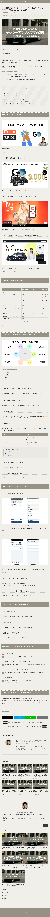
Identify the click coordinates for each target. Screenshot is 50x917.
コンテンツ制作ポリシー (16, 910)
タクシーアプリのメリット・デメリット (14, 97)
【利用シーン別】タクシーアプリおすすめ (15, 99)
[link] (17, 752)
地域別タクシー (5, 12)
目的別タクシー (7, 898)
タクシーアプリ (7, 892)
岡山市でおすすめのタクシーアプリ (13, 91)
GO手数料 (8, 451)
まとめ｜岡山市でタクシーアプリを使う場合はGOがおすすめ (19, 103)
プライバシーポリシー (33, 910)
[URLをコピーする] (42, 717)
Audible (30, 75)
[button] (7, 717)
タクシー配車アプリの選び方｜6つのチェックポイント (18, 95)
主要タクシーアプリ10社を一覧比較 (13, 93)
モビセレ (25, 1)
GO (4, 152)
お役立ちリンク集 (25, 910)
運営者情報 (9, 910)
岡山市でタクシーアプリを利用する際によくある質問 (17, 101)
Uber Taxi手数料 (10, 455)
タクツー (8, 747)
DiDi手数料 (8, 453)
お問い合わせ (41, 910)
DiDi (4, 294)
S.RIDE (4, 300)
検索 (46, 825)
